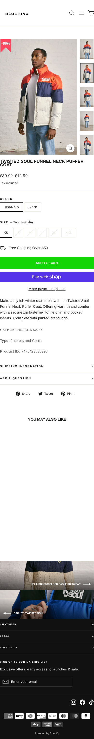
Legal (5, 636)
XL (54, 233)
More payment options (47, 289)
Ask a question (15, 378)
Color (6, 199)
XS (6, 233)
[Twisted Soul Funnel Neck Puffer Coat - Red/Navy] (7, 537)
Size (13, 222)
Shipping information (22, 366)
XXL (68, 233)
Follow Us (9, 647)
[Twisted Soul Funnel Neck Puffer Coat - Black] (12, 537)
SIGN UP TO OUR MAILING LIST (23, 662)
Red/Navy (11, 207)
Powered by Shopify (47, 733)
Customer (8, 624)
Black (32, 207)
